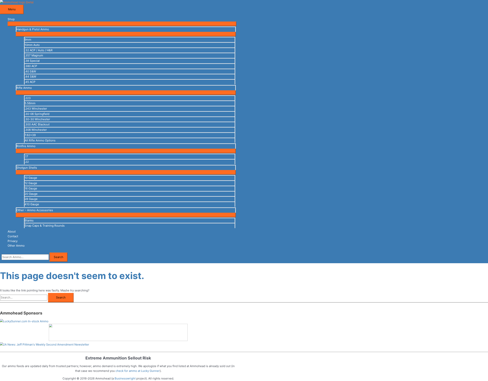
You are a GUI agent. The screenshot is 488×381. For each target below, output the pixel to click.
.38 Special (32, 61)
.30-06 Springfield (37, 114)
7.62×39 (30, 135)
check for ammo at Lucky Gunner (138, 371)
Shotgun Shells (26, 167)
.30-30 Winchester (37, 119)
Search (58, 257)
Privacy (13, 241)
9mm (28, 39)
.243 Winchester (36, 108)
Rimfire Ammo (25, 146)
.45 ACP (30, 82)
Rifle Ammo (24, 88)
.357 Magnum (34, 55)
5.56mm (30, 103)
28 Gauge (31, 199)
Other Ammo (16, 245)
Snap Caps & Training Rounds (45, 225)
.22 (27, 162)
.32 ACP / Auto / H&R (39, 50)
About (12, 231)
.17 (26, 156)
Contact (13, 236)
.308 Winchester (36, 130)
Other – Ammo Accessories (34, 210)
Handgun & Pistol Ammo (32, 29)
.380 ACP (31, 66)
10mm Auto (32, 45)
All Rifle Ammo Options (40, 140)
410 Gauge (32, 204)
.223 (28, 98)
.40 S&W (30, 71)
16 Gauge (31, 188)
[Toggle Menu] (122, 24)
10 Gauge (31, 178)
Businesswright (125, 378)
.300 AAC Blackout (37, 124)
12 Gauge (31, 183)
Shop (11, 19)
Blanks (29, 220)
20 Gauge (31, 194)
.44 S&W (30, 76)
